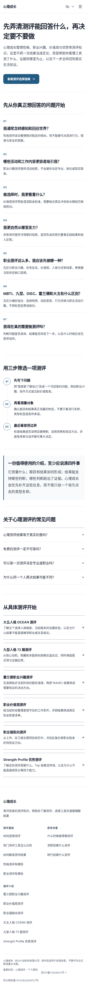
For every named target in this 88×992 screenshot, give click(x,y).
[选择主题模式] (69, 6)
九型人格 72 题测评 (15, 932)
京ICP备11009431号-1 (54, 972)
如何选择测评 (11, 836)
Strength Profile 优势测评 (19, 941)
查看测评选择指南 (18, 79)
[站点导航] (80, 6)
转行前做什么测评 (58, 854)
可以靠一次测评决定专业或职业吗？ (29, 563)
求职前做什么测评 (58, 845)
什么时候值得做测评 (60, 836)
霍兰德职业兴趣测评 (16, 894)
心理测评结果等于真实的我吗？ (26, 535)
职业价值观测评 (13, 903)
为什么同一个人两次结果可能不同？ (29, 577)
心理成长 (9, 801)
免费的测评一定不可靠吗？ (23, 549)
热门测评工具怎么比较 (17, 845)
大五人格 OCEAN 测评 (17, 922)
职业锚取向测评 (13, 913)
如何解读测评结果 (14, 854)
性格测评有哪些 (13, 864)
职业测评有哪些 (13, 873)
